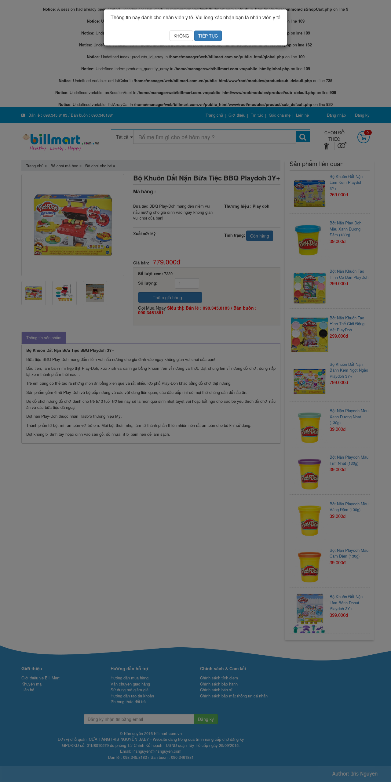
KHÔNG (181, 36)
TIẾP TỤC (208, 36)
